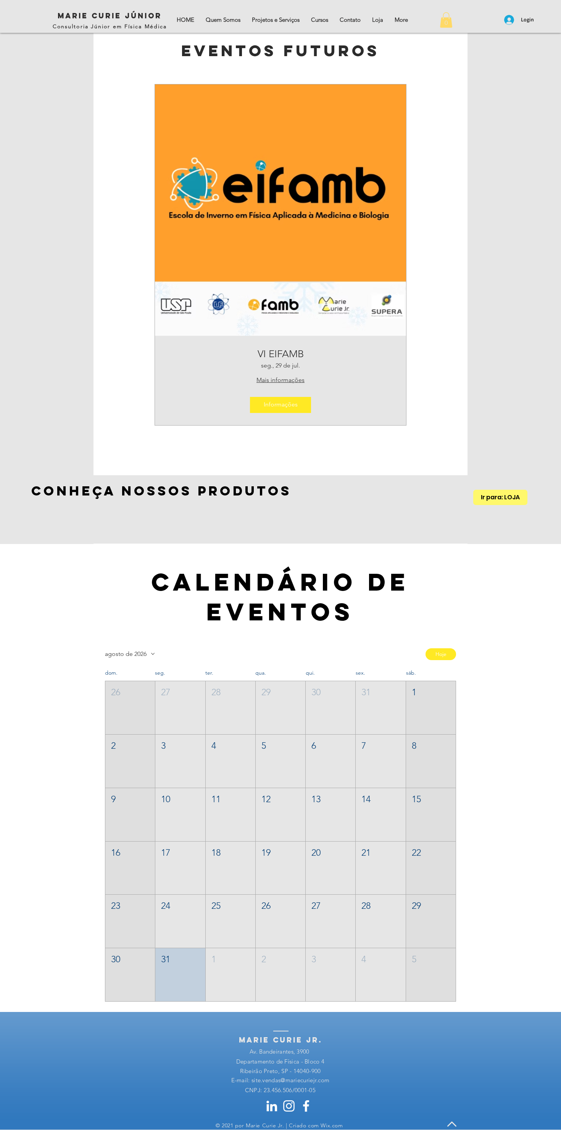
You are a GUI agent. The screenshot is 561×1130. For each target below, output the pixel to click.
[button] (446, 20)
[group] (280, 521)
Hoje (441, 654)
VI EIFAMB (281, 354)
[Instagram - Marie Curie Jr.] (289, 1106)
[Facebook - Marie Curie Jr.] (306, 1106)
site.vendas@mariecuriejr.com (290, 1080)
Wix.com (332, 1125)
